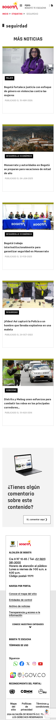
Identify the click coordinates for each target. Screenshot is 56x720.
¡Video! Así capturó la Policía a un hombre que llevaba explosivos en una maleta (27, 325)
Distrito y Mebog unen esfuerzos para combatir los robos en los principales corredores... (27, 403)
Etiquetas (17, 14)
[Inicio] (10, 5)
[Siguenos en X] (28, 663)
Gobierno (11, 390)
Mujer (9, 78)
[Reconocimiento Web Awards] (42, 691)
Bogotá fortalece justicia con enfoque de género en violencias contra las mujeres (27, 91)
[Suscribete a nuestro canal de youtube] (40, 663)
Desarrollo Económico (19, 156)
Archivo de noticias (19, 606)
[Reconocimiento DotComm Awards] (26, 691)
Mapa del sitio (13, 706)
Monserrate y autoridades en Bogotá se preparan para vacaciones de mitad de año (27, 169)
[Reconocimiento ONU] (12, 691)
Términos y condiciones (42, 705)
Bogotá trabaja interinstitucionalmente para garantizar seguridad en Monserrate (26, 247)
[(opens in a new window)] (13, 674)
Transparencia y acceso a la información (24, 614)
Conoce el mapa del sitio (23, 593)
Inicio (5, 14)
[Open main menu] (21, 5)
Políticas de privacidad (26, 706)
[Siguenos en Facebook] (15, 663)
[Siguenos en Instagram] (34, 663)
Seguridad (12, 312)
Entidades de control (20, 599)
